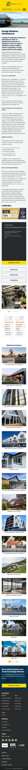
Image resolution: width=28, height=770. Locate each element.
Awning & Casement (6, 698)
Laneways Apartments (9, 153)
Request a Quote (7, 9)
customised (5, 97)
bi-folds (13, 95)
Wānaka (10, 178)
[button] (3, 297)
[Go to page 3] (15, 338)
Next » (17, 662)
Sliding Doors (18, 700)
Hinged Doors (18, 706)
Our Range (4, 727)
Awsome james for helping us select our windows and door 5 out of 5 (8, 327)
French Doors (18, 709)
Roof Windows (5, 706)
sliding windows (6, 95)
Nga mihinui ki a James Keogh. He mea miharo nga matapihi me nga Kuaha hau (19, 327)
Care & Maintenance (6, 730)
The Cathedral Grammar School (11, 148)
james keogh (21, 317)
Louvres (3, 715)
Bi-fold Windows (5, 703)
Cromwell (4, 178)
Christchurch (18, 177)
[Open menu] (24, 9)
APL (21, 191)
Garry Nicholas (10, 317)
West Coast (5, 756)
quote (19, 79)
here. (20, 164)
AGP (10, 195)
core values (17, 184)
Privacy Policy (8, 768)
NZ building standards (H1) (9, 202)
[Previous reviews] (3, 326)
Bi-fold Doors (18, 703)
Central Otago (7, 765)
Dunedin (16, 178)
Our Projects (4, 722)
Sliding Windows (5, 700)
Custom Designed (6, 709)
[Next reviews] (25, 326)
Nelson (8, 171)
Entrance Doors (18, 698)
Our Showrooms (5, 724)
